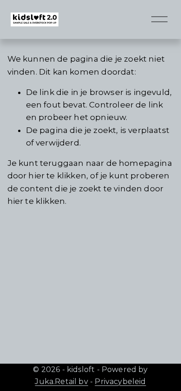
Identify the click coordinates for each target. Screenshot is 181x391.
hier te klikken (57, 175)
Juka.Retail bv (61, 381)
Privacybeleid (120, 381)
